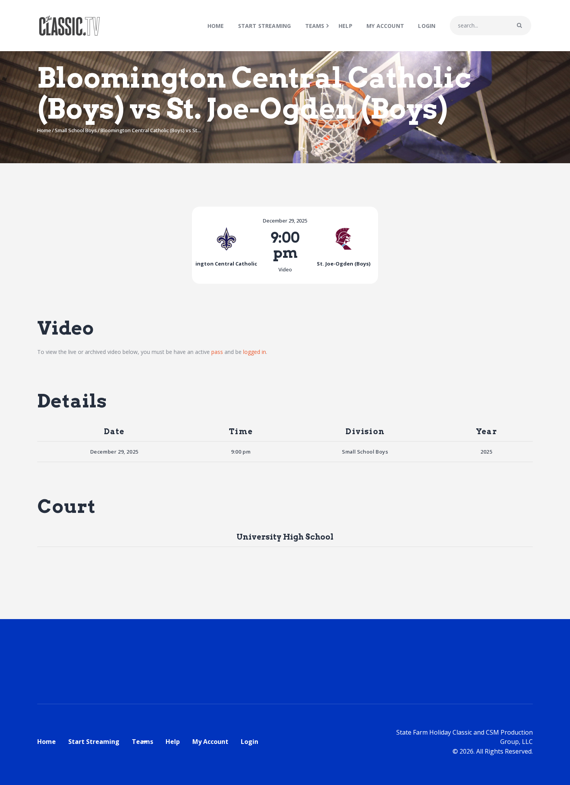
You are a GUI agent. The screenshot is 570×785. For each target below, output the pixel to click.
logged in (254, 351)
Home (44, 130)
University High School (285, 537)
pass (217, 351)
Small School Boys (76, 130)
